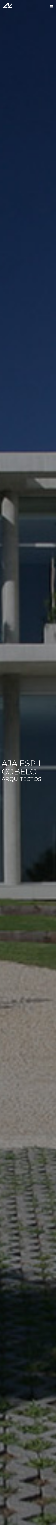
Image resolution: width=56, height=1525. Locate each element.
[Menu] (51, 6)
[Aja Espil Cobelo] (7, 6)
